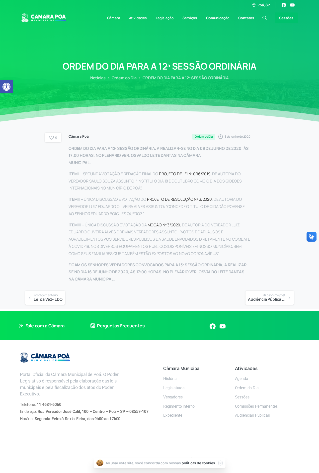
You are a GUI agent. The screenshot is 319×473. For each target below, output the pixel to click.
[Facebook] (284, 5)
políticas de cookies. (199, 463)
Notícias (98, 78)
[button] (6, 86)
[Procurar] (265, 18)
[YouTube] (292, 5)
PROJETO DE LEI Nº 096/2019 (185, 174)
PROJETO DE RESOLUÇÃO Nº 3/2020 (179, 199)
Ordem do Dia (124, 78)
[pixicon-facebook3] (213, 326)
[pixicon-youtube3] (223, 326)
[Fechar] (220, 463)
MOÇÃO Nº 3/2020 (164, 225)
